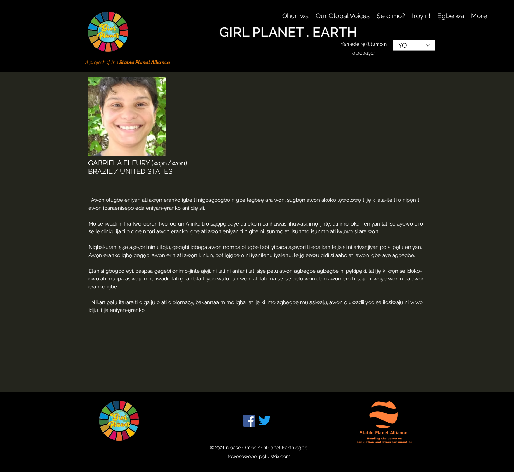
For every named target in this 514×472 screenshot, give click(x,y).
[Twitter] (265, 421)
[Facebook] (249, 421)
